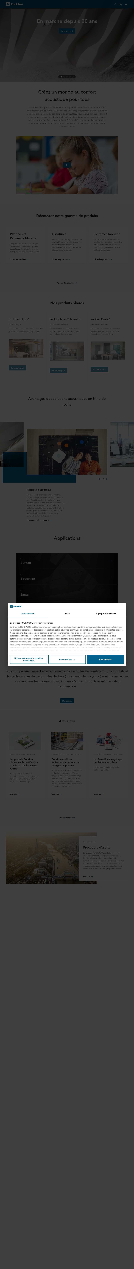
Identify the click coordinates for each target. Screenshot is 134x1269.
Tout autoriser (105, 659)
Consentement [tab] (27, 613)
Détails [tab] (67, 613)
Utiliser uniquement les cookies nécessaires (28, 659)
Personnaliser (65, 659)
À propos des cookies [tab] (106, 613)
